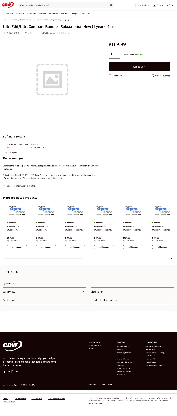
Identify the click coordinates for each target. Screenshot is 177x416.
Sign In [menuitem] (160, 5)
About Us (120, 350)
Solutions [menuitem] (31, 13)
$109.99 (117, 44)
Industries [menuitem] (53, 13)
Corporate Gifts (150, 359)
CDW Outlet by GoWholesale (155, 365)
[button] (170, 5)
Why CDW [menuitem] (86, 13)
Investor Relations (123, 359)
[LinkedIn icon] (8, 372)
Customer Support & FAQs (154, 346)
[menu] (142, 5)
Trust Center (121, 374)
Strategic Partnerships (124, 371)
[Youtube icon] (17, 372)
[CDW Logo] (7, 5)
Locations (120, 365)
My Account (93, 342)
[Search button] (111, 5)
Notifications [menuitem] (143, 5)
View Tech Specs (10, 152)
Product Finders (151, 362)
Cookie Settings (9, 402)
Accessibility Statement (124, 353)
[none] (9, 13)
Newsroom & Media (123, 368)
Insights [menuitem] (75, 13)
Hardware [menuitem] (9, 13)
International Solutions (124, 362)
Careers (119, 356)
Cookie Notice (36, 399)
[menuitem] (135, 5)
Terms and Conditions (56, 399)
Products (92, 348)
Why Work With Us (123, 346)
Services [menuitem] (42, 13)
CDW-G (95, 385)
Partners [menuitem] (65, 13)
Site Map (6, 399)
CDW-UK (109, 385)
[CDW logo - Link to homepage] (7, 5)
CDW (89, 385)
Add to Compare (119, 75)
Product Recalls (151, 356)
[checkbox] (110, 75)
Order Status (94, 345)
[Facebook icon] (4, 372)
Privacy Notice (20, 399)
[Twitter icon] (13, 372)
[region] (88, 231)
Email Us (32, 385)
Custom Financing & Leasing (155, 353)
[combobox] (62, 5)
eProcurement (150, 350)
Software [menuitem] (20, 13)
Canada (102, 385)
